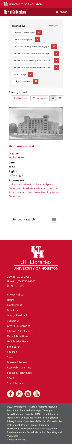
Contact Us (13, 321)
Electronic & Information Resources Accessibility (32, 428)
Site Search (13, 347)
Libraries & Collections (20, 331)
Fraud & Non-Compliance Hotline (24, 418)
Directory (12, 310)
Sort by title (19, 98)
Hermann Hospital (21, 146)
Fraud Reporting (51, 414)
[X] (19, 393)
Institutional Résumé (18, 425)
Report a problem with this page (24, 410)
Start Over (53, 25)
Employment (14, 305)
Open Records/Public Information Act (42, 421)
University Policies (16, 439)
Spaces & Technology (19, 373)
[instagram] (27, 393)
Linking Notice (50, 418)
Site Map (12, 352)
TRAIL (38, 414)
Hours (10, 300)
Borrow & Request (17, 362)
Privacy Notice (14, 421)
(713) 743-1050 (15, 285)
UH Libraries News (17, 341)
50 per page (39, 98)
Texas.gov (47, 410)
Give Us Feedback (17, 315)
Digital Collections (14, 12)
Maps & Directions (17, 336)
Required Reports (40, 425)
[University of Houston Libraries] (36, 257)
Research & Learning (19, 367)
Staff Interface (15, 383)
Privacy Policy (15, 295)
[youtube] (36, 393)
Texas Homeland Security (20, 414)
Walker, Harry (16, 157)
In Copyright (16, 175)
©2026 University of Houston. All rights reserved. (32, 407)
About (10, 378)
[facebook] (10, 393)
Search (11, 357)
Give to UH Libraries (18, 326)
